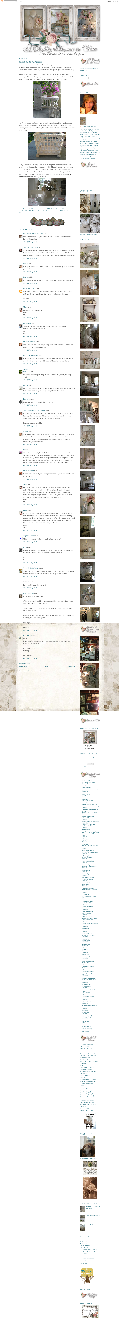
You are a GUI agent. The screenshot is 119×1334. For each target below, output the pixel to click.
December (85, 1245)
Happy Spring (85, 884)
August (85, 1247)
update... (84, 1022)
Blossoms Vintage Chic (88, 971)
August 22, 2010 (30, 630)
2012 (83, 1239)
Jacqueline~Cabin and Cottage (33, 233)
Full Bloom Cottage (87, 917)
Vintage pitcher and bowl (54, 210)
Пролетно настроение (87, 857)
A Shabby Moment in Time (89, 126)
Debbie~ (26, 385)
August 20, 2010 (30, 577)
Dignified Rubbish (29, 342)
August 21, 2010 (30, 588)
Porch (34, 210)
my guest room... (86, 945)
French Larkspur (86, 874)
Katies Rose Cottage (87, 1028)
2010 (83, 1243)
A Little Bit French (86, 787)
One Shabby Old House (88, 850)
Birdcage (28, 210)
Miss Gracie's (85, 1021)
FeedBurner (93, 767)
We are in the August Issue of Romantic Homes (89, 980)
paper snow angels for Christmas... (87, 956)
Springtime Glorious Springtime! (90, 852)
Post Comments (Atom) (36, 671)
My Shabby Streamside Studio (89, 1005)
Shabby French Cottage (88, 996)
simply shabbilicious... (87, 930)
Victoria (25, 431)
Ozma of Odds (85, 954)
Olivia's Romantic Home (88, 816)
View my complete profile (87, 158)
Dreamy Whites (86, 829)
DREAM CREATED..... (86, 993)
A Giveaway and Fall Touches (92, 1215)
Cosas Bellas (85, 1010)
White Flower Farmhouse (86, 1048)
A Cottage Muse (86, 944)
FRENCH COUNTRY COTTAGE (89, 804)
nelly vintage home (86, 856)
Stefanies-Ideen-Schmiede (88, 861)
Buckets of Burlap (86, 883)
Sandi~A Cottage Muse (30, 247)
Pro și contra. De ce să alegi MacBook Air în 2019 (88, 825)
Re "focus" (84, 795)
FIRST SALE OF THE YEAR (87, 800)
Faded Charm (85, 839)
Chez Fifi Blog (85, 1031)
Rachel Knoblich (28, 471)
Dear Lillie (26, 399)
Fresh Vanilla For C (86, 984)
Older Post (71, 667)
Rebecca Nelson (28, 593)
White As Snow (85, 1012)
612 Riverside (85, 894)
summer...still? (85, 925)
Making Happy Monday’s (88, 879)
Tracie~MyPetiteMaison (31, 568)
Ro (24, 450)
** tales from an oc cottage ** (90, 923)
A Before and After (86, 902)
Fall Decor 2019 (85, 817)
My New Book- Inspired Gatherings (90, 806)
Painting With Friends (87, 1017)
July (84, 1261)
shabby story (85, 928)
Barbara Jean (27, 636)
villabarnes (84, 799)
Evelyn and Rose (86, 939)
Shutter (41, 210)
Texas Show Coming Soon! (88, 935)
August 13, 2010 (30, 505)
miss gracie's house (87, 1001)
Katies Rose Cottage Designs (87, 1044)
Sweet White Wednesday (89, 1258)
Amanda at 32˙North (30, 288)
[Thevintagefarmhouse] (90, 1128)
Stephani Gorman (29, 536)
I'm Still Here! (85, 998)
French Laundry (86, 865)
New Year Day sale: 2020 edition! (90, 812)
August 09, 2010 (30, 479)
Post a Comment (24, 663)
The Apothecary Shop (87, 911)
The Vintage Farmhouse (88, 888)
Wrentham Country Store (88, 978)
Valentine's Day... (86, 908)
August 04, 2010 (30, 242)
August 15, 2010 (30, 530)
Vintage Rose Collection (88, 877)
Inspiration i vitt (86, 870)
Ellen (25, 547)
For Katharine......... (86, 986)
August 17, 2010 (30, 542)
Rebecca (26, 277)
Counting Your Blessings (88, 966)
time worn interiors (87, 934)
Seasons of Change (88, 1256)
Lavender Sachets (86, 940)
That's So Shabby (84, 1046)
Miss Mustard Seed (86, 781)
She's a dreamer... (86, 951)
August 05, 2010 (30, 405)
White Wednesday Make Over (90, 1249)
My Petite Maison (86, 1026)
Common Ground (86, 794)
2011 (83, 1241)
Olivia (25, 307)
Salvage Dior (85, 949)
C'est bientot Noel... (86, 913)
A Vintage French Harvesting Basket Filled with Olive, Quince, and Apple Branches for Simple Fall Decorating (90, 833)
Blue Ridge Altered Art (30, 355)
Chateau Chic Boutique (88, 1016)
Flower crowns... (86, 962)
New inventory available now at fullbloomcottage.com (89, 919)
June (84, 1263)
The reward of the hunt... (91, 1225)
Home (47, 667)
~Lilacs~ (84, 840)
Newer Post (23, 667)
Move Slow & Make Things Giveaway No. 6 (88, 783)
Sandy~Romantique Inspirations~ (34, 410)
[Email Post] (66, 208)
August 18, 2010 (30, 563)
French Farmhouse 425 (88, 961)
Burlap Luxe (27, 323)
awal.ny (25, 263)
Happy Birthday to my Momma (89, 866)
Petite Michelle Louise (87, 906)
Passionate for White (87, 901)
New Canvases (85, 968)
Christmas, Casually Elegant (89, 1007)
